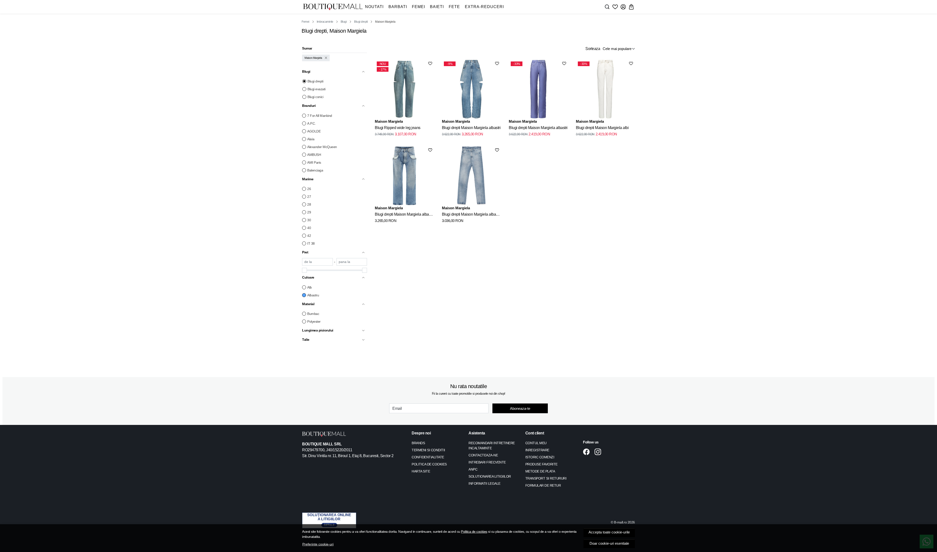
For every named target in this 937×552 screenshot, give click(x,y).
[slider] (304, 270)
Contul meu (536, 443)
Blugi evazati (316, 89)
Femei (418, 7)
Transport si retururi (546, 478)
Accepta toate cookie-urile (609, 532)
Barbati (397, 7)
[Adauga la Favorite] (430, 63)
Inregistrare (537, 450)
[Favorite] (615, 7)
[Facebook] (587, 451)
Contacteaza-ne (483, 455)
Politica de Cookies (429, 464)
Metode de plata (540, 471)
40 (309, 228)
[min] (317, 262)
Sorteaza (592, 49)
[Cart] (631, 7)
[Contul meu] (623, 7)
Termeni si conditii (428, 450)
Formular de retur (543, 485)
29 (309, 212)
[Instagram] (599, 451)
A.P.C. (311, 123)
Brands (418, 443)
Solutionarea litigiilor (489, 476)
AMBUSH (314, 155)
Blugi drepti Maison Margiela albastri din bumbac (404, 215)
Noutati (374, 7)
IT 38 (311, 243)
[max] (351, 262)
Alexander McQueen (322, 147)
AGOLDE (314, 131)
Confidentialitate (428, 457)
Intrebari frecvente (487, 462)
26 (309, 189)
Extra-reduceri (484, 7)
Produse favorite (541, 464)
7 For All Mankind (319, 116)
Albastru (313, 295)
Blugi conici (315, 97)
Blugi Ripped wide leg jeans (397, 128)
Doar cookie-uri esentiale (609, 543)
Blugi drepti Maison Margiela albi (602, 128)
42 (309, 236)
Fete (454, 7)
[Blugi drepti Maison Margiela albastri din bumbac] (404, 175)
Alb (309, 287)
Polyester (314, 321)
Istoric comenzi (539, 457)
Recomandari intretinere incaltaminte (491, 445)
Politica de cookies (474, 531)
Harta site (421, 471)
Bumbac (313, 314)
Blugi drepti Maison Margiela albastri (471, 128)
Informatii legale (484, 483)
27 (309, 197)
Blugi (344, 21)
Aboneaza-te (520, 408)
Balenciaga (315, 170)
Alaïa (311, 139)
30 (309, 220)
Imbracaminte (325, 21)
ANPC (472, 469)
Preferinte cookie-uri (318, 544)
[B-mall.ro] (333, 6)
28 (309, 204)
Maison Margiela (313, 57)
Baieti (437, 7)
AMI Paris (314, 162)
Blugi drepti (361, 21)
